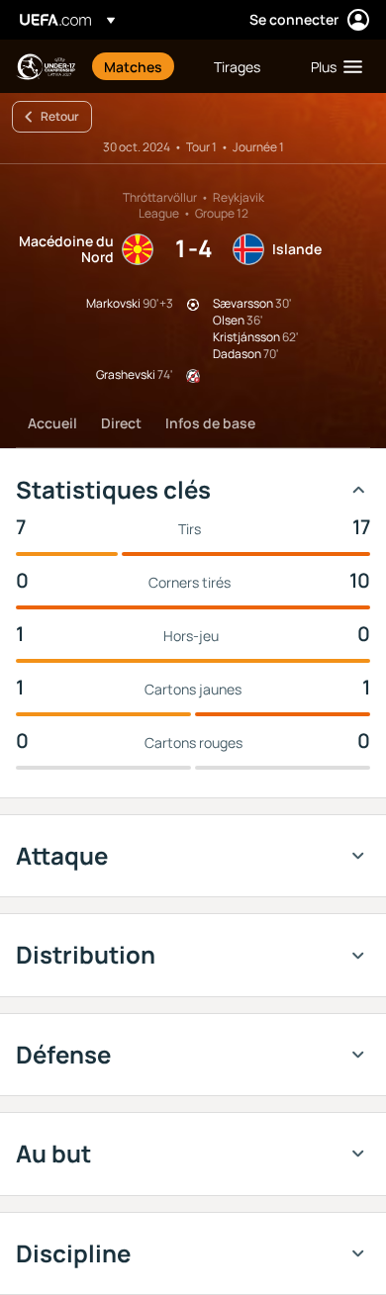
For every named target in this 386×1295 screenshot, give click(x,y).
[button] (332, 66)
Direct (121, 423)
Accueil (52, 423)
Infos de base (210, 423)
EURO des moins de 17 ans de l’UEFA (45, 66)
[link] (133, 66)
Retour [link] (60, 116)
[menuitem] (142, 66)
